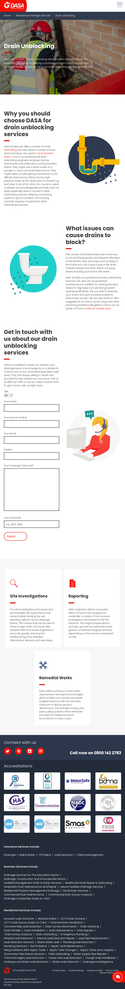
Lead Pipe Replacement (93, 938)
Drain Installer (12, 930)
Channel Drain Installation (66, 922)
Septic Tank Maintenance (67, 946)
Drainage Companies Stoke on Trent (27, 898)
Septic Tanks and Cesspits (96, 950)
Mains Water (27, 855)
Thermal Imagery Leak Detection (24, 958)
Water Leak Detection (65, 962)
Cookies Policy (59, 971)
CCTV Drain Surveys (72, 919)
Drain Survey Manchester (61, 926)
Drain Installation (34, 930)
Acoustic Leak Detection (19, 919)
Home (7, 15)
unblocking (10, 150)
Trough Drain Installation (100, 958)
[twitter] (7, 751)
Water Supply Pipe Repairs (89, 954)
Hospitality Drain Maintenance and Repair (30, 887)
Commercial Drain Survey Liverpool (70, 894)
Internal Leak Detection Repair (55, 938)
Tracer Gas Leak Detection (65, 958)
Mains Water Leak (48, 942)
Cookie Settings (76, 971)
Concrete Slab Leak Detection (23, 926)
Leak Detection (64, 855)
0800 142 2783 (107, 753)
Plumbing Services (15, 946)
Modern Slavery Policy (110, 973)
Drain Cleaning (89, 926)
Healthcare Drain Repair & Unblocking (88, 883)
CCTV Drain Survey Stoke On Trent (25, 922)
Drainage (10, 855)
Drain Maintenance (61, 930)
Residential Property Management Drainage (31, 891)
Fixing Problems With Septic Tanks (25, 950)
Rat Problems (38, 946)
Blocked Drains (47, 919)
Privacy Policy (112, 971)
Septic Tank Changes (62, 950)
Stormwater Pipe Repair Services (24, 954)
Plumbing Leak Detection (78, 942)
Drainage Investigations (98, 962)
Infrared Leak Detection (18, 938)
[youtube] (40, 751)
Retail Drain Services (75, 891)
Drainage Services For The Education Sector (31, 875)
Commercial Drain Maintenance (24, 894)
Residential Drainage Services (33, 15)
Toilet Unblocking (59, 954)
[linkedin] (29, 751)
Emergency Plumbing (74, 934)
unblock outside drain (98, 308)
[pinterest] (18, 751)
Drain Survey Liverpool (18, 934)
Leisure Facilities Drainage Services (81, 887)
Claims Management (90, 855)
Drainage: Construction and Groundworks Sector (35, 879)
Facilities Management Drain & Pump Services (32, 883)
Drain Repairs (85, 930)
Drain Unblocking (46, 934)
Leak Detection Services (19, 942)
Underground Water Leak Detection (26, 962)
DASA (12, 5)
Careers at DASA (95, 971)
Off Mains (45, 855)
